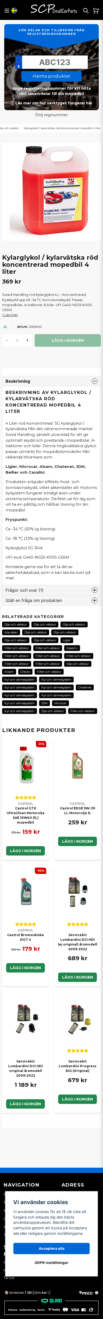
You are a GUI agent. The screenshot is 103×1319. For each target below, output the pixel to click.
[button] (14, 10)
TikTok (9, 1278)
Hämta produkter (52, 76)
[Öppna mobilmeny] (6, 10)
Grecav (25, 672)
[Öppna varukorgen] (96, 10)
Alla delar (10, 632)
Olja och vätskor (15, 624)
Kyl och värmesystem (19, 679)
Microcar (60, 703)
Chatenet (84, 687)
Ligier (67, 640)
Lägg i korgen (25, 850)
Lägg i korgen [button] (77, 977)
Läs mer (11, 315)
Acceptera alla (51, 1248)
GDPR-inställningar (51, 1263)
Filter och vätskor (16, 648)
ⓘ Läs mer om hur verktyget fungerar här (51, 103)
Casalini (72, 648)
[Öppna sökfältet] (86, 10)
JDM (44, 703)
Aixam (8, 672)
